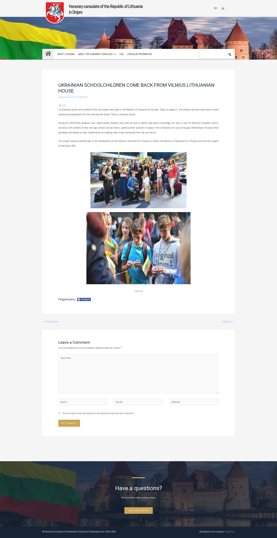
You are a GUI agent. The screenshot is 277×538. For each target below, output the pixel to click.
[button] (97, 54)
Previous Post (50, 321)
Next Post (228, 321)
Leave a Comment (66, 97)
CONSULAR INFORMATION (139, 54)
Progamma (230, 531)
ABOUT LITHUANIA (66, 54)
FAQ (121, 54)
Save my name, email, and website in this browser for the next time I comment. (98, 413)
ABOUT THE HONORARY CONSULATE (95, 54)
